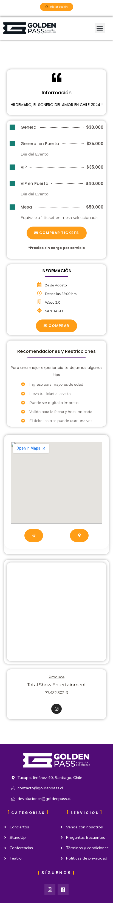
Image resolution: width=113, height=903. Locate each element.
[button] (100, 28)
